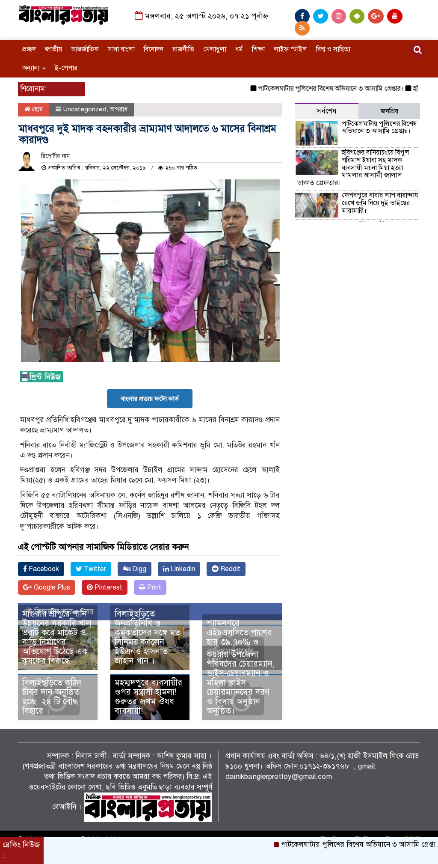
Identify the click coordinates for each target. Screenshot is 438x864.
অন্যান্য (31, 68)
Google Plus (51, 587)
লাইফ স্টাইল (290, 49)
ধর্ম (239, 49)
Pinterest (107, 587)
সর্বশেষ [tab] (327, 111)
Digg (138, 569)
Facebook (43, 569)
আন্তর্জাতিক (85, 49)
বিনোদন (153, 49)
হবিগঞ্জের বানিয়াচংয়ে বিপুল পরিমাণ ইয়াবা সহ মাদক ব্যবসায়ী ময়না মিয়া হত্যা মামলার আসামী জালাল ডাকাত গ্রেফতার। (353, 167)
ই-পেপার (66, 68)
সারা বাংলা (121, 49)
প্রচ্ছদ (29, 49)
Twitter (94, 569)
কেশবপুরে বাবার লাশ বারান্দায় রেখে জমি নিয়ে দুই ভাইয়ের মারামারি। (380, 203)
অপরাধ (118, 109)
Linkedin (182, 569)
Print (153, 587)
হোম (36, 109)
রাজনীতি (183, 49)
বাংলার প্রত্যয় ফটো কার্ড (150, 398)
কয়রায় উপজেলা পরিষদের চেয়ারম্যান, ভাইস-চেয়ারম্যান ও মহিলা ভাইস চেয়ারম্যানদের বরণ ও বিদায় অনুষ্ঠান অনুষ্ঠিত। (241, 682)
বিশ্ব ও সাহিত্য (333, 49)
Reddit (229, 569)
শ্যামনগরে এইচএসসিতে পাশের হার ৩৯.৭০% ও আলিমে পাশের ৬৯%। (239, 642)
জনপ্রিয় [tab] (389, 111)
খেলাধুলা (214, 49)
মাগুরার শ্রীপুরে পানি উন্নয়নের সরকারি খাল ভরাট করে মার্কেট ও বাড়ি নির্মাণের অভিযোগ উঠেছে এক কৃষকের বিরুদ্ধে (57, 637)
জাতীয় (53, 49)
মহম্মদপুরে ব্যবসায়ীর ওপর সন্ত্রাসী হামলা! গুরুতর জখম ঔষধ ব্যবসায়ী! (148, 696)
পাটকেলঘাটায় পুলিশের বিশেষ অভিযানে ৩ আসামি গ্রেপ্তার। (315, 88)
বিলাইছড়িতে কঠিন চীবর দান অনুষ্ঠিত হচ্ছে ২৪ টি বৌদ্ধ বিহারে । (51, 696)
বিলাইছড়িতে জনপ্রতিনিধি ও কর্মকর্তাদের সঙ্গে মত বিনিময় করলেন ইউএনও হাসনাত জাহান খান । (148, 637)
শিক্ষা (258, 49)
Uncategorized (85, 109)
